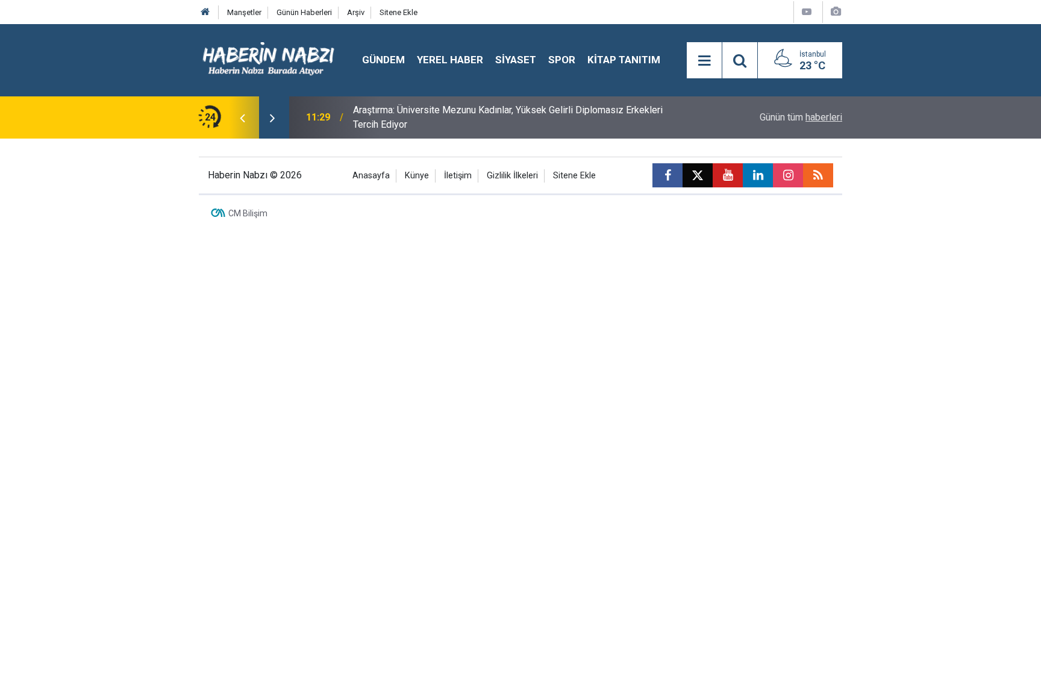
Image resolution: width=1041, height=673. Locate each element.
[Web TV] (806, 11)
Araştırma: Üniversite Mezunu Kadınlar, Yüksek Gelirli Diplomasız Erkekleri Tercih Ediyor (508, 117)
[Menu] (704, 60)
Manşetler (244, 12)
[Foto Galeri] (835, 11)
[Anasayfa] (205, 12)
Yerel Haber (450, 60)
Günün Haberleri (304, 12)
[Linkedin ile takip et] (758, 175)
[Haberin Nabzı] (268, 59)
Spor (561, 60)
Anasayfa (371, 176)
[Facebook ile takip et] (667, 175)
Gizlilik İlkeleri (512, 176)
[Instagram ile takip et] (788, 175)
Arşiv (355, 12)
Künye (417, 176)
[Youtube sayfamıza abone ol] (728, 175)
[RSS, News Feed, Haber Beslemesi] (818, 175)
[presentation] (242, 117)
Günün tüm (801, 117)
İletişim (458, 176)
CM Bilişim (247, 213)
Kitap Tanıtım (623, 60)
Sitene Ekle (398, 12)
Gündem (383, 60)
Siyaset (515, 60)
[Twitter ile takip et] (698, 175)
